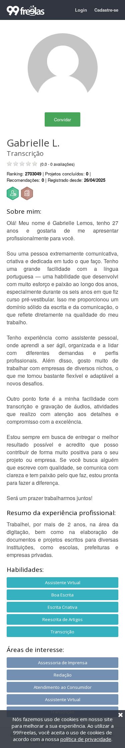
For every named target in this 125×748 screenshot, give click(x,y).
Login (81, 10)
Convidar (62, 119)
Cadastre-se (106, 10)
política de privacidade (85, 739)
